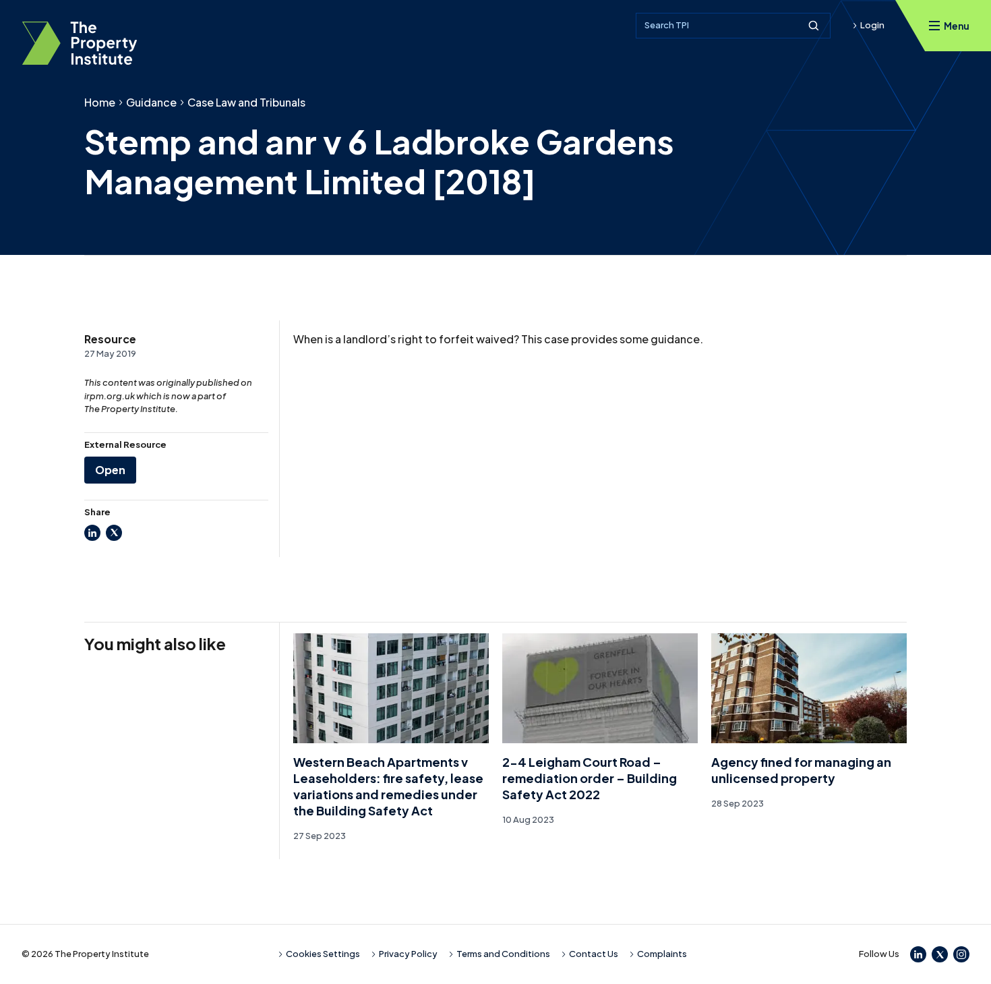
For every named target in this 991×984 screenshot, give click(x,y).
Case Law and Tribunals (246, 102)
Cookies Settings (323, 953)
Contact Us (593, 953)
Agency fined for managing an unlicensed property (801, 770)
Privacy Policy (408, 953)
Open (110, 470)
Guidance (151, 102)
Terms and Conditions (503, 953)
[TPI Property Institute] (80, 43)
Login (872, 25)
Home (99, 102)
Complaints (662, 953)
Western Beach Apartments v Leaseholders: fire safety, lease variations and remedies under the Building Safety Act (388, 786)
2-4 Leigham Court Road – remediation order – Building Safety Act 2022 (589, 778)
